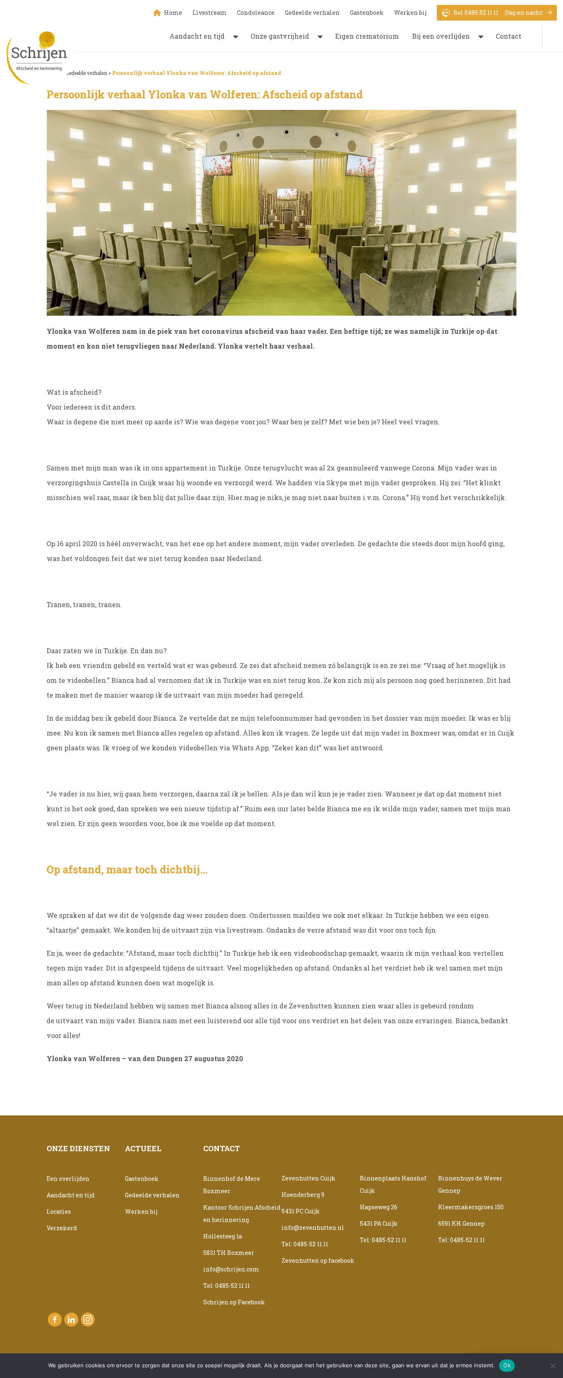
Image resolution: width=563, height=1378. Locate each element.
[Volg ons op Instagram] (88, 1320)
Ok (507, 1365)
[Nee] (553, 1366)
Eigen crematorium (367, 36)
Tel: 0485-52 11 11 (226, 1286)
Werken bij (410, 12)
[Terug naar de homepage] (40, 54)
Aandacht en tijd (197, 36)
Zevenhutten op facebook (318, 1260)
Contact (508, 36)
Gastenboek (367, 12)
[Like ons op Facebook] (55, 1320)
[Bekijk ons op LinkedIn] (71, 1320)
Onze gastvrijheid (280, 36)
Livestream (209, 12)
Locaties (59, 1211)
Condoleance (255, 12)
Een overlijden (68, 1178)
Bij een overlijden (441, 36)
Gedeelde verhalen (312, 12)
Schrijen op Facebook (234, 1302)
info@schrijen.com (231, 1269)
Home (173, 12)
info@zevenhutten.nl (313, 1227)
